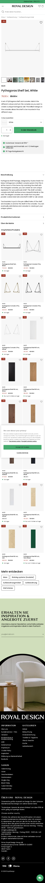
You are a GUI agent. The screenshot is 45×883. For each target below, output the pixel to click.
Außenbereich (27, 746)
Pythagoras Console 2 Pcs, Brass (11, 306)
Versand (4, 735)
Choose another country (10, 813)
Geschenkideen (7, 774)
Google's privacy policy (29, 441)
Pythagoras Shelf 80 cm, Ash (31, 515)
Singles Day (5, 780)
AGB (2, 742)
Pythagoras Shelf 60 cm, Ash (10, 557)
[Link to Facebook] (8, 858)
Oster (3, 771)
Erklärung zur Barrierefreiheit (11, 756)
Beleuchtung (27, 732)
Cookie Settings (22, 453)
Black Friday (5, 783)
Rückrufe (4, 759)
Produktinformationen (10, 217)
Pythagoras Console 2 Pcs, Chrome (32, 265)
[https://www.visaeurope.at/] (4, 866)
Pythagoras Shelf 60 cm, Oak (32, 390)
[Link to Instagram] (13, 858)
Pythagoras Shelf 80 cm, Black (31, 473)
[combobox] (22, 122)
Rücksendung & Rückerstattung (7, 738)
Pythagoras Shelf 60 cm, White (32, 348)
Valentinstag (6, 769)
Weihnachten (6, 788)
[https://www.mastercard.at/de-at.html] (10, 866)
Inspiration (5, 753)
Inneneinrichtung (28, 735)
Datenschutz (6, 745)
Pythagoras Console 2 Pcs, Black (32, 306)
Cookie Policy (6, 750)
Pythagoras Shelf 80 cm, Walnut (10, 473)
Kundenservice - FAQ (9, 732)
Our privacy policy (15, 441)
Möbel (24, 729)
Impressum (5, 747)
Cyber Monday (6, 786)
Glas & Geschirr (28, 740)
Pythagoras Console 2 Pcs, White (11, 348)
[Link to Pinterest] (3, 858)
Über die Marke (7, 223)
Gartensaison (6, 777)
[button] (39, 6)
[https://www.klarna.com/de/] (16, 866)
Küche (24, 743)
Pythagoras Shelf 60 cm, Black (10, 390)
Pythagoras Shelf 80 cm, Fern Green (31, 557)
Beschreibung (7, 175)
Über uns (4, 729)
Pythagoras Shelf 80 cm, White (10, 515)
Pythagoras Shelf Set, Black (9, 265)
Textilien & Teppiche (30, 737)
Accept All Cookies (22, 447)
